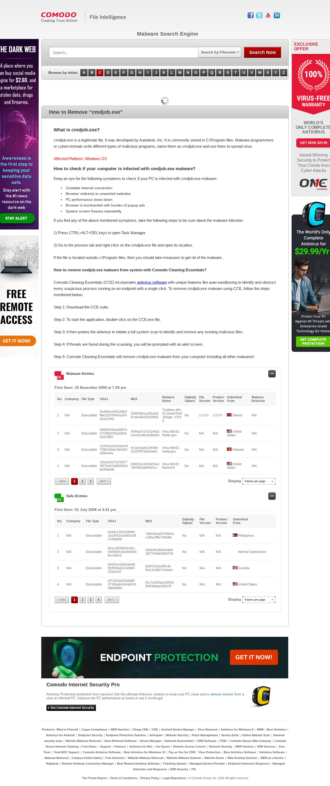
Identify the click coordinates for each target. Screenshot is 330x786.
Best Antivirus (276, 729)
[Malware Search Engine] (83, 21)
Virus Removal (207, 729)
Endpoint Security (90, 735)
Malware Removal (56, 757)
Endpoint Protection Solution (126, 735)
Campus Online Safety (87, 757)
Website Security (177, 735)
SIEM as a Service (272, 757)
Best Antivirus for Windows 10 (144, 752)
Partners (120, 746)
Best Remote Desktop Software (138, 763)
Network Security (220, 746)
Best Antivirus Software (240, 752)
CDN (155, 729)
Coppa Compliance (94, 729)
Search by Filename (218, 52)
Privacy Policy (150, 778)
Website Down (214, 757)
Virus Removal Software (120, 740)
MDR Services (120, 729)
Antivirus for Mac (140, 746)
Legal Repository (174, 778)
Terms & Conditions (123, 778)
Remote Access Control (189, 746)
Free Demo (89, 746)
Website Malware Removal (83, 740)
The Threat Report (94, 778)
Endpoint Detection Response (248, 763)
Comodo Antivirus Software (102, 752)
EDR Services (266, 746)
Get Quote (163, 746)
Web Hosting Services (242, 757)
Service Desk (229, 735)
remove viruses (221, 694)
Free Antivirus (115, 757)
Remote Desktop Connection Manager (88, 763)
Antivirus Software (272, 752)
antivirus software (152, 282)
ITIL (193, 769)
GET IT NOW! (254, 657)
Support (105, 746)
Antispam (155, 735)
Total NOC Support (66, 752)
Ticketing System (174, 763)
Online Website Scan (256, 735)
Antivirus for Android (60, 735)
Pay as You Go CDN (182, 752)
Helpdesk (52, 763)
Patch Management (205, 735)
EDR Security (179, 769)
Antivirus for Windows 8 (237, 729)
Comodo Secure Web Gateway (250, 740)
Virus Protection (209, 752)
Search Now (262, 52)
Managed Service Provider (207, 763)
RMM (260, 729)
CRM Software (206, 740)
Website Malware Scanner (184, 757)
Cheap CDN (140, 729)
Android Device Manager (177, 729)
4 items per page (254, 481)
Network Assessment (179, 740)
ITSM (223, 740)
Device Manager (150, 740)
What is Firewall (67, 729)
